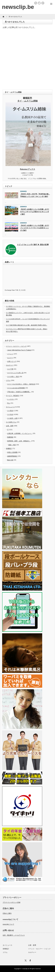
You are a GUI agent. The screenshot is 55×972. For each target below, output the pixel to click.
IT (8, 429)
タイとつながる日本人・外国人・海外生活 (21, 384)
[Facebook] (30, 960)
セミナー (10, 357)
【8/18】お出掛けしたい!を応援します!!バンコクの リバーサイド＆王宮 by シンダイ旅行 (34, 228)
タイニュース (10, 407)
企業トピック (11, 361)
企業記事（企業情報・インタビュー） (19, 433)
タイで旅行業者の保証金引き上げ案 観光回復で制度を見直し (26, 325)
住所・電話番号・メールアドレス (14, 935)
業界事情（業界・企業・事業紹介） (19, 441)
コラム (8, 380)
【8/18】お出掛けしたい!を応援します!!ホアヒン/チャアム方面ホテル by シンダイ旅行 (34, 211)
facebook (42, 3)
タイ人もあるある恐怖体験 (16, 388)
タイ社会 (10, 414)
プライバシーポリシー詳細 (11, 902)
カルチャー (9, 365)
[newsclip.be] (18, 7)
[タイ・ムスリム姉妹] (28, 165)
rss (35, 3)
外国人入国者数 (12, 452)
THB (16, 290)
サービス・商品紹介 (12, 395)
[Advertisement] (27, 60)
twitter (39, 3)
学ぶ (8, 403)
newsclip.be (25, 968)
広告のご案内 (7, 913)
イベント (10, 354)
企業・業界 (9, 426)
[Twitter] (25, 960)
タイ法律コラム (11, 422)
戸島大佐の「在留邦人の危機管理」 (19, 392)
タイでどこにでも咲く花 (15, 373)
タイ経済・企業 (12, 418)
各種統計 (9, 448)
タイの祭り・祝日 (13, 376)
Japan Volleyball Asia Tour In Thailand (19, 350)
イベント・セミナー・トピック (16, 346)
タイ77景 (10, 369)
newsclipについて (8, 924)
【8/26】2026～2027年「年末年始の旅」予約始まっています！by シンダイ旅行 (35, 195)
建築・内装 (12, 445)
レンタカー (11, 399)
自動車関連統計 (12, 456)
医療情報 (10, 437)
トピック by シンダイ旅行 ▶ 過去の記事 (33, 245)
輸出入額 (10, 460)
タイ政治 (10, 410)
